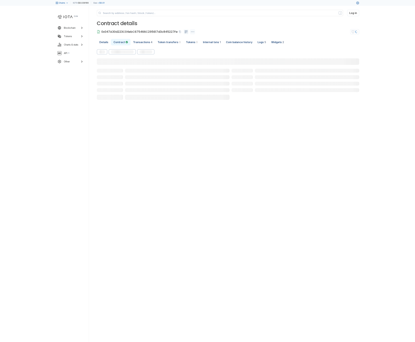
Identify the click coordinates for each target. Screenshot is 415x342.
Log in (353, 13)
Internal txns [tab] (212, 42)
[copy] (180, 31)
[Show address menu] (192, 31)
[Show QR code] (186, 31)
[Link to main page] (68, 17)
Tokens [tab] (192, 42)
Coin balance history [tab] (239, 42)
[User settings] (357, 3)
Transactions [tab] (142, 42)
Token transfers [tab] (169, 42)
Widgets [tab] (277, 42)
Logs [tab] (262, 42)
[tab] (120, 42)
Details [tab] (103, 42)
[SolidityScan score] (354, 31)
